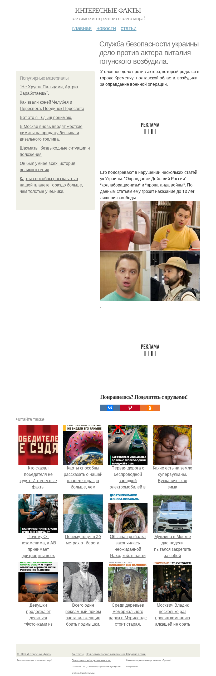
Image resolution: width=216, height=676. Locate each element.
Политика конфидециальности (91, 660)
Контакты (78, 654)
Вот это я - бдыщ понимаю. (46, 117)
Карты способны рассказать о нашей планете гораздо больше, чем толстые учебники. (51, 185)
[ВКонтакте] (110, 408)
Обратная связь (136, 654)
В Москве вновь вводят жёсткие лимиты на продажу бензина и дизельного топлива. (51, 132)
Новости (106, 28)
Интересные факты (108, 10)
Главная (82, 28)
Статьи (128, 28)
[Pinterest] (130, 408)
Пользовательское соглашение (106, 654)
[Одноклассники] (150, 408)
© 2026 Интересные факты (34, 654)
